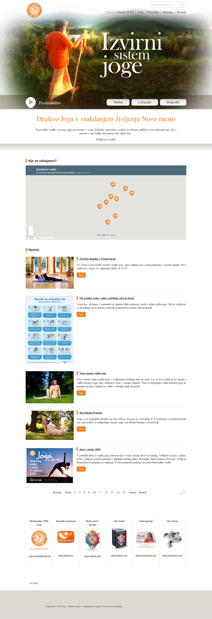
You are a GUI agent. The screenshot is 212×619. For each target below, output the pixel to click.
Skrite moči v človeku (92, 522)
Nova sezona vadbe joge (93, 373)
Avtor (140, 12)
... (181, 492)
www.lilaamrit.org (119, 555)
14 (118, 492)
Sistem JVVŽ (125, 12)
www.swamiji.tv (65, 555)
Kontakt (181, 12)
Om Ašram (172, 521)
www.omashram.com (172, 555)
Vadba (118, 102)
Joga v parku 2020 (90, 449)
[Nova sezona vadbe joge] (50, 402)
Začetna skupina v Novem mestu (98, 259)
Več (81, 275)
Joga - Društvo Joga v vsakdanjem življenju (34, 12)
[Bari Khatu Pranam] (50, 439)
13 (112, 492)
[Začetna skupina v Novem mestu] (50, 287)
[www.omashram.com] (172, 550)
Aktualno (167, 12)
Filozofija (153, 12)
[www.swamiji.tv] (66, 550)
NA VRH (34, 583)
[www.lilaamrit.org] (119, 550)
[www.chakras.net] (92, 550)
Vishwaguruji (146, 521)
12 (106, 492)
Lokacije (144, 102)
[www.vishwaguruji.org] (146, 550)
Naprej (132, 492)
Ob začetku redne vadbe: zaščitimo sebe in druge (107, 298)
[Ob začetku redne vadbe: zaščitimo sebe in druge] (50, 362)
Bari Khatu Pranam (91, 413)
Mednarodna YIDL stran (39, 522)
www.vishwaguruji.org (146, 555)
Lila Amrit (119, 521)
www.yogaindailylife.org (40, 556)
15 (124, 492)
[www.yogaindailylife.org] (39, 550)
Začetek (57, 492)
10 (94, 492)
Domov (109, 12)
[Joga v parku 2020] (50, 483)
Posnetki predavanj (66, 521)
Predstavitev (50, 103)
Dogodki (173, 102)
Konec (142, 492)
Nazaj (68, 492)
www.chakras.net (92, 556)
